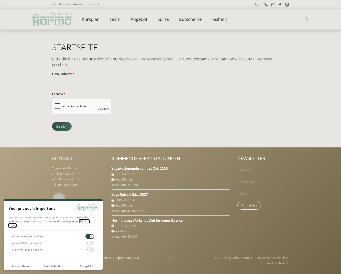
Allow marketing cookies (27, 249)
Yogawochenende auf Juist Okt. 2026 (139, 168)
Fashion (219, 19)
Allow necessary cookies (27, 236)
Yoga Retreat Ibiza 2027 (129, 194)
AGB (136, 258)
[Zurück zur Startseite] (52, 19)
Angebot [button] (138, 19)
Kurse (163, 19)
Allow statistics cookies (26, 243)
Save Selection (53, 266)
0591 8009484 (68, 185)
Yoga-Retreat (124, 179)
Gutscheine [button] (190, 19)
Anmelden (249, 205)
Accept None (20, 266)
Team (115, 19)
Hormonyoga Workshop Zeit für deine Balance (147, 220)
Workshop (122, 231)
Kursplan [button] (91, 19)
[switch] (89, 236)
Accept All (86, 266)
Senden (61, 126)
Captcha (58, 94)
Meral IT (282, 263)
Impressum (122, 258)
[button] (256, 5)
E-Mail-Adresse (63, 74)
